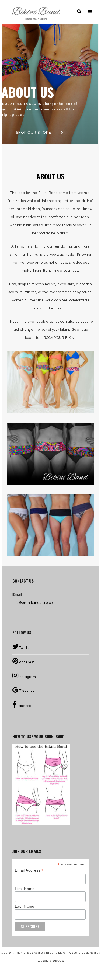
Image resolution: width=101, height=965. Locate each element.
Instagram (27, 677)
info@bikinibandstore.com (34, 603)
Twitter (25, 648)
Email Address (29, 870)
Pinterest (27, 662)
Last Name (24, 906)
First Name (25, 888)
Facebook (25, 706)
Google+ (28, 691)
